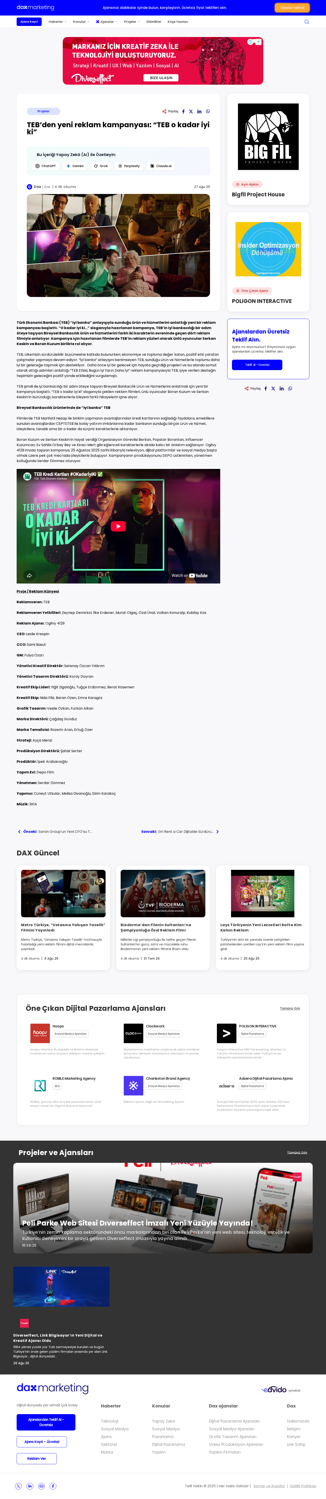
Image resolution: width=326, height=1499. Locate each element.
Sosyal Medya (114, 1429)
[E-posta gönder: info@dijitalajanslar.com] (41, 1486)
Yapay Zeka (163, 1421)
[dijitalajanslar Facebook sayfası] (53, 1486)
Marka (107, 1452)
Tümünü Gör (290, 1008)
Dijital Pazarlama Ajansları (234, 1421)
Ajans (106, 1436)
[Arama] (306, 21)
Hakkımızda (298, 1421)
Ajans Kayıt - (41, 1441)
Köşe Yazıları (178, 22)
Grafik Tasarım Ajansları (232, 1436)
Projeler (130, 22)
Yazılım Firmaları (225, 1452)
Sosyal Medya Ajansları (231, 1429)
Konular (79, 22)
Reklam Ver (36, 1458)
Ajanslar (107, 22)
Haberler (56, 22)
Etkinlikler (154, 22)
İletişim (293, 1429)
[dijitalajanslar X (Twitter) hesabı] (18, 1486)
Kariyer (293, 1436)
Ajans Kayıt (29, 22)
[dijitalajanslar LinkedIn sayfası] (30, 1486)
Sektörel (109, 1444)
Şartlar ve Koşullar (269, 1486)
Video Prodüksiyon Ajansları (236, 1444)
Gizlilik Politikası (303, 1486)
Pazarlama (162, 1436)
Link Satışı (296, 1444)
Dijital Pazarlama (168, 1444)
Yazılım (159, 1452)
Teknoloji (109, 1421)
